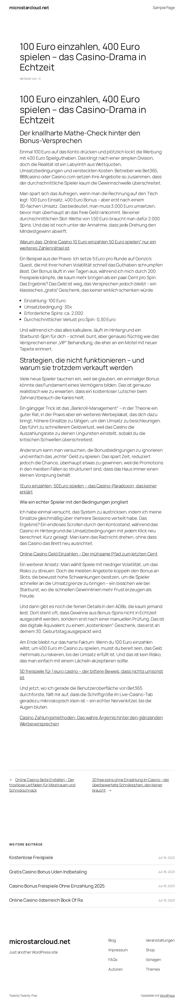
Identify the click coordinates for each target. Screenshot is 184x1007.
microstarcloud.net (29, 7)
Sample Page (164, 7)
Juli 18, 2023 (166, 857)
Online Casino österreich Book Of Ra (46, 900)
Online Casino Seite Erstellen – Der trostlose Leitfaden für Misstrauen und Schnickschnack (42, 785)
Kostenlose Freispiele (31, 857)
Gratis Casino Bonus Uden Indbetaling (48, 871)
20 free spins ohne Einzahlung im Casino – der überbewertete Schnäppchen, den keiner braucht (130, 785)
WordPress (167, 995)
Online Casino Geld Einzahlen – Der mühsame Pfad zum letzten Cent (89, 554)
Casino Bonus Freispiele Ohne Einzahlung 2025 (57, 886)
